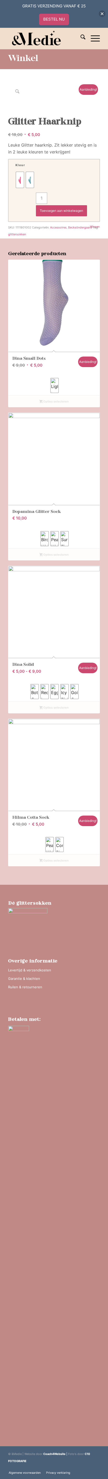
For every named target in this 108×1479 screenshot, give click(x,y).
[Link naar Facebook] (96, 1467)
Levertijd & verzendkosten (29, 970)
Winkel (23, 59)
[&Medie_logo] (45, 38)
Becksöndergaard (80, 227)
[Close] (102, 14)
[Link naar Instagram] (88, 1467)
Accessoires (58, 227)
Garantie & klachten (24, 978)
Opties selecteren (55, 401)
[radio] (20, 180)
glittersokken (17, 234)
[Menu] (92, 38)
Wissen (95, 226)
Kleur (20, 165)
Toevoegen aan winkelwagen (61, 211)
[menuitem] (80, 38)
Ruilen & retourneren (25, 987)
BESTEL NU (54, 19)
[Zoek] (80, 38)
